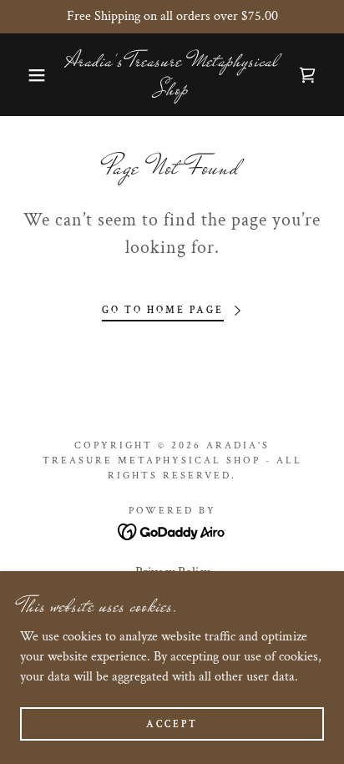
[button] (26, 75)
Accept (172, 724)
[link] (172, 75)
